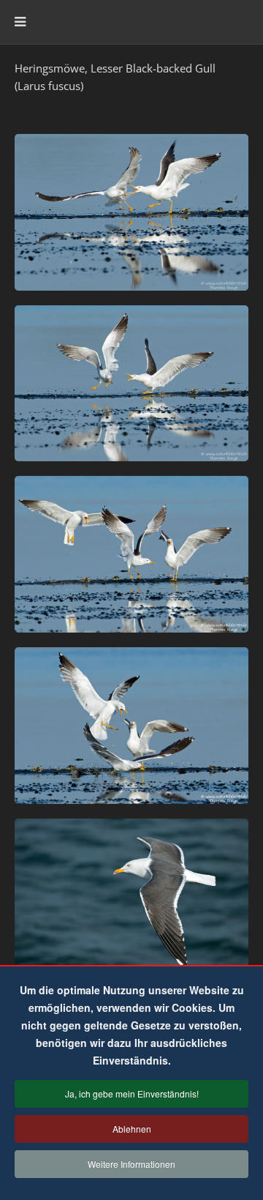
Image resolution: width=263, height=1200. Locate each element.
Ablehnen (132, 1128)
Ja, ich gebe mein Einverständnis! (132, 1093)
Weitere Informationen (131, 1164)
